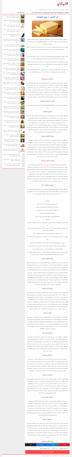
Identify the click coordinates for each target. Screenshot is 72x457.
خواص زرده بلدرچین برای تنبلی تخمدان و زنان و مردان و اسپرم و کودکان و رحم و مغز (11, 68)
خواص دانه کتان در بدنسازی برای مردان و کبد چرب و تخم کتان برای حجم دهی (11, 59)
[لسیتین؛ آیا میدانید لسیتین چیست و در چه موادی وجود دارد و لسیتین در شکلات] (22, 32)
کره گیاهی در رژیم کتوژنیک (47, 17)
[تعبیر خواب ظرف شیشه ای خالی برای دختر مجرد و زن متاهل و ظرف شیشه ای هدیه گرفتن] (22, 151)
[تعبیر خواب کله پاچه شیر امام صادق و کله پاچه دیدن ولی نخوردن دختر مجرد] (22, 104)
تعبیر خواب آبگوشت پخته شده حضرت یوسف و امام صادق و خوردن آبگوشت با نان (11, 164)
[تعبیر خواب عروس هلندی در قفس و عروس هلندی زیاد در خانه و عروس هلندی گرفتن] (22, 142)
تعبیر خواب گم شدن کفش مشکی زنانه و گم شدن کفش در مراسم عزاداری (11, 35)
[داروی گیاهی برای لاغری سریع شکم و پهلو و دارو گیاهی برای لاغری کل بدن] (22, 23)
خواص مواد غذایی (55, 9)
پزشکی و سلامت (42, 9)
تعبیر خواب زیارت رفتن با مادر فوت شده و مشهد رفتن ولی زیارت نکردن (11, 135)
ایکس (31, 444)
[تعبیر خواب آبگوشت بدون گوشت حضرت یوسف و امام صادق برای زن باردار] (22, 66)
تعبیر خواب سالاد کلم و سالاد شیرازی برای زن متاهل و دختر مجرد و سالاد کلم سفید (11, 121)
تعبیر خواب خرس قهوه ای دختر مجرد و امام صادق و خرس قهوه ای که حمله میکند (11, 16)
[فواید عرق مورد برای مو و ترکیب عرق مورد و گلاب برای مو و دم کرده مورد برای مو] (22, 147)
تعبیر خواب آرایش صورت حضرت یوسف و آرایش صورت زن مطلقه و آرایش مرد (11, 25)
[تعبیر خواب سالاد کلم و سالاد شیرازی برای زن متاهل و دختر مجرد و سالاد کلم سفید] (22, 123)
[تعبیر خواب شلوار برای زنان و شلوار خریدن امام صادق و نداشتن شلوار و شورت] (22, 75)
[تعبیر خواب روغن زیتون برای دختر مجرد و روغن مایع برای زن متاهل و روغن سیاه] (22, 128)
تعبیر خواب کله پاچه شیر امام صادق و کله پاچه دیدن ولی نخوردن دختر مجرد (11, 102)
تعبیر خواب (67, 9)
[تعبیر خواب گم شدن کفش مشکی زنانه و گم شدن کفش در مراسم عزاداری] (22, 37)
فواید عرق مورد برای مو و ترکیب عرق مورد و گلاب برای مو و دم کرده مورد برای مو (11, 145)
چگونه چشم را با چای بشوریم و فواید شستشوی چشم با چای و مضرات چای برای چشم (11, 84)
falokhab (61, 448)
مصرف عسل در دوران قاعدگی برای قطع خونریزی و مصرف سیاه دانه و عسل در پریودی (11, 130)
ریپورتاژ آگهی (61, 9)
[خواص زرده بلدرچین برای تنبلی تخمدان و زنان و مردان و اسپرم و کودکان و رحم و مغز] (22, 70)
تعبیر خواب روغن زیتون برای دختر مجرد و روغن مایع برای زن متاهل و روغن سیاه (11, 126)
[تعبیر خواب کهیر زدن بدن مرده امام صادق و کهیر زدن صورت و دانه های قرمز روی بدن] (22, 90)
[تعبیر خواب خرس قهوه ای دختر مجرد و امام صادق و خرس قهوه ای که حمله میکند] (22, 18)
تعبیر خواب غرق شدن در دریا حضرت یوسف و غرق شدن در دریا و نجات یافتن (11, 50)
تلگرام (53, 444)
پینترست (64, 444)
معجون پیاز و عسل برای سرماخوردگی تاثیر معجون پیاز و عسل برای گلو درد (11, 116)
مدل (37, 9)
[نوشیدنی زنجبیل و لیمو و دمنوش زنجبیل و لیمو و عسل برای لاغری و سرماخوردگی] (22, 95)
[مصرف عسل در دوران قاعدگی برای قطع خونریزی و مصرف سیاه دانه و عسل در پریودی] (22, 132)
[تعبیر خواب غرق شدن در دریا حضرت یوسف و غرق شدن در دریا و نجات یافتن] (22, 52)
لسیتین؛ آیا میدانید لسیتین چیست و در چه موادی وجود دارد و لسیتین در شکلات (11, 30)
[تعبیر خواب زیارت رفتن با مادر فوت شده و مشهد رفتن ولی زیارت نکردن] (22, 137)
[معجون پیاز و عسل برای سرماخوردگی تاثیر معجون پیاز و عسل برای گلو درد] (22, 118)
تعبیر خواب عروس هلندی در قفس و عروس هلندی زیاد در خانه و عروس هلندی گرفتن (11, 140)
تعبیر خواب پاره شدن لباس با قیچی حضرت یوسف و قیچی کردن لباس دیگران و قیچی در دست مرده (11, 40)
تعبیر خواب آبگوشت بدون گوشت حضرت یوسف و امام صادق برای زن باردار (11, 64)
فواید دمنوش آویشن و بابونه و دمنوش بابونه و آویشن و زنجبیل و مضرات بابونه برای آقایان (11, 107)
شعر (46, 9)
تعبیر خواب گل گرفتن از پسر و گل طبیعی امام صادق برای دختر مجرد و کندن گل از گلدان (11, 78)
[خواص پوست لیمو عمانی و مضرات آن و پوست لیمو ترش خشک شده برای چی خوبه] (22, 47)
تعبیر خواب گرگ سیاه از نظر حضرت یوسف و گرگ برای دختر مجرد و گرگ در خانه (11, 97)
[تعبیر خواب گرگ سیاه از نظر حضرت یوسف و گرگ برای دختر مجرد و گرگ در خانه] (22, 99)
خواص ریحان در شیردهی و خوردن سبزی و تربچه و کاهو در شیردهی (11, 159)
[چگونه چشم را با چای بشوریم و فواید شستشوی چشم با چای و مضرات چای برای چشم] (22, 85)
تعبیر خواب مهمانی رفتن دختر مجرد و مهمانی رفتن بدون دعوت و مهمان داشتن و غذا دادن (11, 112)
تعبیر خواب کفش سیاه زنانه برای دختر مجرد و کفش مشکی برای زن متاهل (11, 155)
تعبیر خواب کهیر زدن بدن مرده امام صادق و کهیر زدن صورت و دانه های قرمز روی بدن (11, 88)
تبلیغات (49, 9)
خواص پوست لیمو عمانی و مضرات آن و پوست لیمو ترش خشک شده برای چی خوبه (11, 45)
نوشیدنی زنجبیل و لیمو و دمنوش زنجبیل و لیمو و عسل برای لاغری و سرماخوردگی (11, 93)
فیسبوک (41, 444)
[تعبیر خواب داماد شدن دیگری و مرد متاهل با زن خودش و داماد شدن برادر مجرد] (22, 56)
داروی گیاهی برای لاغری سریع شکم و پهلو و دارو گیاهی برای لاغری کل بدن (11, 21)
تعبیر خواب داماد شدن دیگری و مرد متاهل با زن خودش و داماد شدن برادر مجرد (11, 54)
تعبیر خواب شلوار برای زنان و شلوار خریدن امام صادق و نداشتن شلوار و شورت (11, 73)
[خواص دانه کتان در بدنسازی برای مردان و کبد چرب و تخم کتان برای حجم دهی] (22, 61)
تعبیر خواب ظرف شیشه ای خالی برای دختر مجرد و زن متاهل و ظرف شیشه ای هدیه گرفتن (11, 150)
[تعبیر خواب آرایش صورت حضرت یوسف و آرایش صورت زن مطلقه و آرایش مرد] (22, 27)
